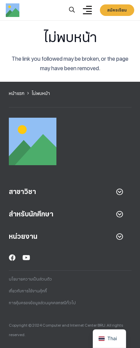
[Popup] (72, 10)
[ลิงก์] (12, 10)
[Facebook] (12, 257)
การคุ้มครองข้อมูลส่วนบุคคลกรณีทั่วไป (42, 303)
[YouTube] (26, 257)
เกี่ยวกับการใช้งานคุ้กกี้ (28, 291)
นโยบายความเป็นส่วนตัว (30, 279)
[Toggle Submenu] (120, 191)
